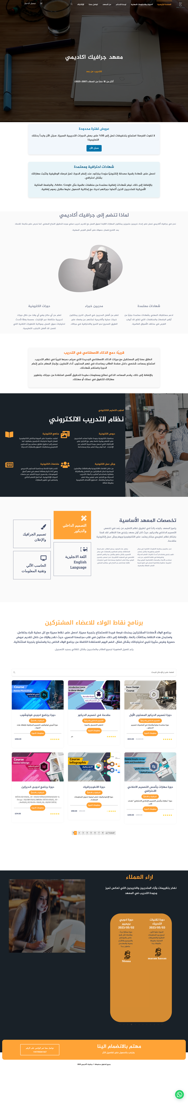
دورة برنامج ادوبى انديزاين (37, 787)
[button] (179, 1094)
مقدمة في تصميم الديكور (94, 715)
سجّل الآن (94, 148)
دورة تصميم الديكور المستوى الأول (150, 715)
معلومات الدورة (150, 733)
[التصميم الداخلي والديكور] (84, 518)
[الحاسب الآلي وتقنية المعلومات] (43, 558)
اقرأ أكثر (119, 986)
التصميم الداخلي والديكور (150, 720)
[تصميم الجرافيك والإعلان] (43, 527)
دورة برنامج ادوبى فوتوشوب (38, 715)
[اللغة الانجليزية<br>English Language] (84, 549)
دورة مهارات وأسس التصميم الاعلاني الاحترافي (150, 789)
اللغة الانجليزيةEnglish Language (76, 562)
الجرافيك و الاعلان (37, 720)
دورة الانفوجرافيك (94, 787)
